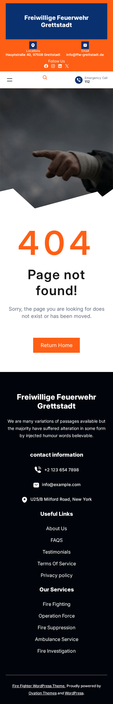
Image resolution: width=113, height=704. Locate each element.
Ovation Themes (43, 693)
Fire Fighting (57, 604)
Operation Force (57, 616)
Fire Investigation (56, 651)
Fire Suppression (56, 627)
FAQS (57, 540)
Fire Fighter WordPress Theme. (39, 686)
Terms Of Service (56, 563)
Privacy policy (57, 575)
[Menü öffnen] (10, 80)
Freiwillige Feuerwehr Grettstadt (56, 21)
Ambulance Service (56, 639)
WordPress (74, 693)
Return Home (57, 345)
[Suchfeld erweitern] (45, 80)
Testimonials (56, 552)
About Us (56, 528)
